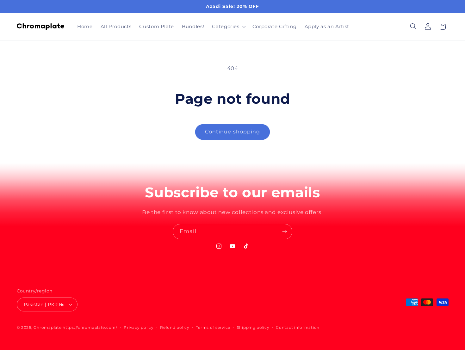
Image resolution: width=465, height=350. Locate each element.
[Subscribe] (284, 231)
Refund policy (174, 327)
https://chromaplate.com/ (90, 327)
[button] (228, 27)
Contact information (297, 327)
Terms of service (213, 327)
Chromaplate (47, 327)
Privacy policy (138, 327)
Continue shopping (232, 132)
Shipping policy (253, 327)
